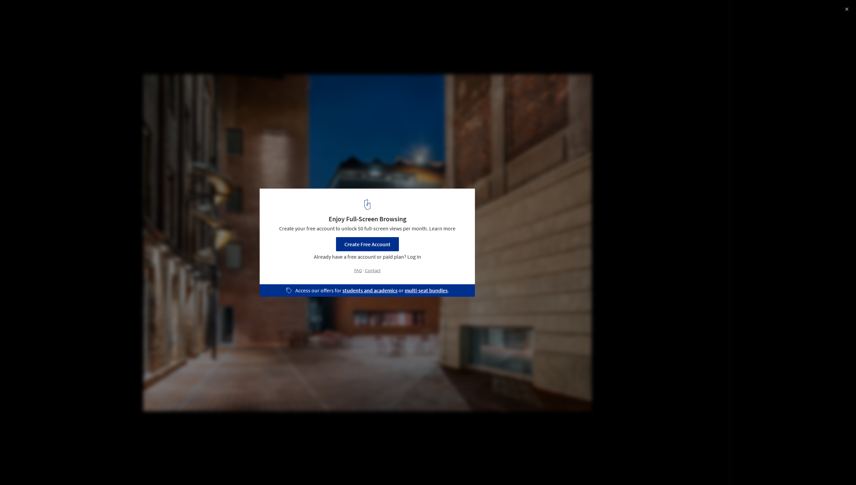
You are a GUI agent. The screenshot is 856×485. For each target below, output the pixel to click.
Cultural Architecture (33, 467)
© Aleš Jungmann (26, 34)
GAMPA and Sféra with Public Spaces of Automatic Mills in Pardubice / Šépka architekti (100, 18)
